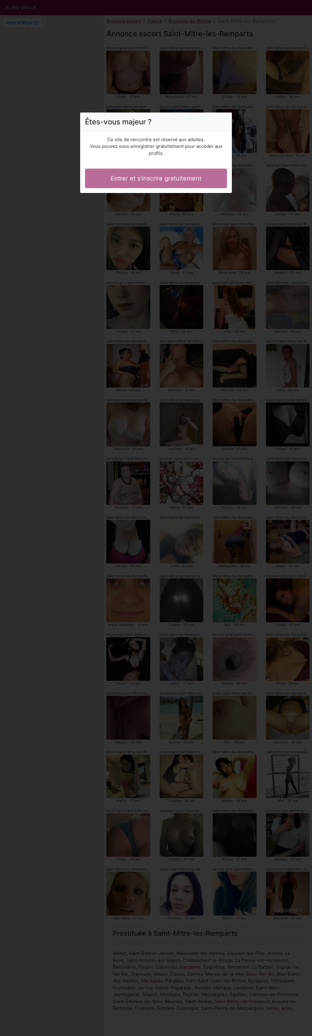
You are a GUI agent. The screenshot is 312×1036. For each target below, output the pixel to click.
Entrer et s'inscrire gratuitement (156, 178)
